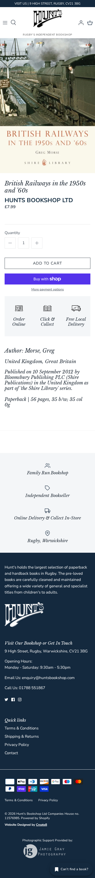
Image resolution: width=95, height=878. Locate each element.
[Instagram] (19, 699)
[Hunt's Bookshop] (47, 18)
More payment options (47, 290)
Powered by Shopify (35, 818)
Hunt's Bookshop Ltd (31, 814)
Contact (11, 753)
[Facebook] (13, 699)
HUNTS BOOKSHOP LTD (39, 200)
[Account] (80, 22)
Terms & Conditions (22, 728)
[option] (47, 105)
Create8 (41, 825)
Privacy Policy (17, 744)
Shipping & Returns (22, 736)
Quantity (12, 232)
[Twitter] (6, 699)
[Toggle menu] (5, 22)
